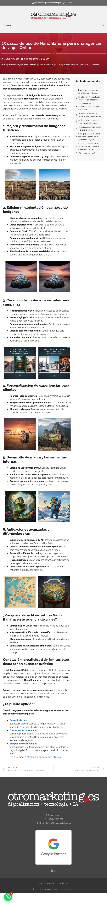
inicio (40, 883)
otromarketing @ (55, 823)
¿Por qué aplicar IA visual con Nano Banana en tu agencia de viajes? (89, 137)
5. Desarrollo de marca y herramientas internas (89, 121)
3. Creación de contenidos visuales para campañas (89, 106)
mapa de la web (63, 883)
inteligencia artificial (11, 65)
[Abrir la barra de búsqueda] (103, 25)
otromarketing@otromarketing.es (47, 3)
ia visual (84, 65)
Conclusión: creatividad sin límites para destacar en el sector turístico (88, 146)
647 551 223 (70, 3)
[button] (8, 897)
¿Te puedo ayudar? (86, 153)
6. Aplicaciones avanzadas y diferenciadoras (89, 128)
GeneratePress (68, 889)
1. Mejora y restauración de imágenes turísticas (88, 91)
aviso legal (49, 883)
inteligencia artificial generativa (32, 65)
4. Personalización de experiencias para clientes (90, 114)
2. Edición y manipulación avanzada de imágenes (89, 98)
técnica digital (51, 65)
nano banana (94, 65)
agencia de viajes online (71, 65)
